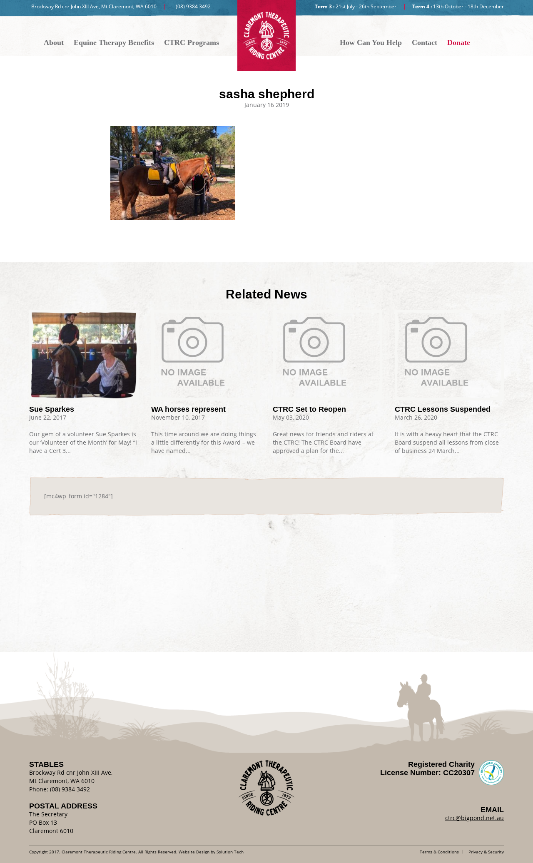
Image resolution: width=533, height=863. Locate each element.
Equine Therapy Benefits (114, 42)
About (54, 42)
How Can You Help (371, 42)
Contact (424, 42)
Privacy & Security (486, 852)
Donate (458, 42)
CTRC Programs (191, 42)
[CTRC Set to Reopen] (327, 351)
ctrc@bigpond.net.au (474, 818)
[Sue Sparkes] (84, 355)
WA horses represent (188, 409)
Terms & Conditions (439, 852)
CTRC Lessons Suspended (443, 409)
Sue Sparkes (51, 409)
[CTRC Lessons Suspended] (449, 351)
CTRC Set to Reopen (309, 409)
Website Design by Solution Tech (211, 852)
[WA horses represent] (206, 351)
